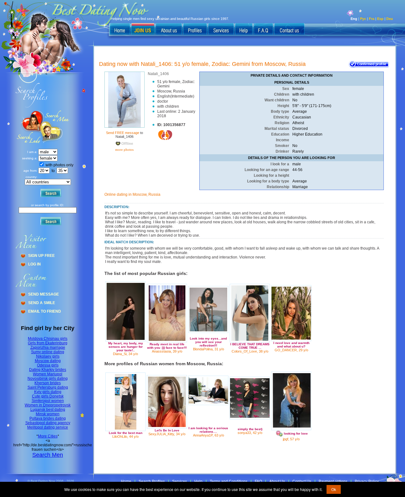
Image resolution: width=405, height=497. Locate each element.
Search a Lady (55, 127)
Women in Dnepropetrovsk (48, 405)
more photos (124, 149)
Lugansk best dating (47, 409)
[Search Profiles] (195, 29)
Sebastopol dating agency (47, 423)
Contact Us (301, 481)
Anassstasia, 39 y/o (167, 351)
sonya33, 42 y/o (250, 433)
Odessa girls (48, 365)
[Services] (221, 29)
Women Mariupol (47, 374)
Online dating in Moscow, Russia (132, 194)
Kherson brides (47, 383)
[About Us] (169, 29)
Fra (371, 19)
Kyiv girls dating (47, 392)
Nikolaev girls (47, 356)
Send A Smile (41, 303)
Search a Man (28, 127)
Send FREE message (122, 133)
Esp (380, 19)
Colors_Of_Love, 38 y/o (250, 351)
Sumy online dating (47, 352)
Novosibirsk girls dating (48, 378)
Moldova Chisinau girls (47, 338)
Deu (389, 19)
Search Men (47, 455)
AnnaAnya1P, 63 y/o (208, 435)
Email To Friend (44, 311)
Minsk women (47, 414)
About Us (277, 481)
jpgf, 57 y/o (291, 439)
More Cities (48, 436)
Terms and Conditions (228, 481)
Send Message (43, 294)
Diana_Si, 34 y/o (125, 354)
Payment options (333, 481)
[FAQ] (263, 29)
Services (179, 481)
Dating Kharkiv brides (47, 369)
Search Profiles (152, 481)
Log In (34, 264)
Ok (333, 489)
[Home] (120, 29)
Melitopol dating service (47, 427)
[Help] (243, 29)
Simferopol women (48, 400)
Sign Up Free (41, 255)
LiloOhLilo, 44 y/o (125, 436)
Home (126, 481)
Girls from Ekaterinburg (47, 343)
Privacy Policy (367, 481)
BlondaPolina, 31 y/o (208, 349)
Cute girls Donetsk (48, 396)
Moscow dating (48, 361)
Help (198, 481)
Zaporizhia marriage (47, 347)
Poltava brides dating (47, 418)
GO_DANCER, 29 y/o (291, 350)
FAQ (258, 481)
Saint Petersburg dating (48, 387)
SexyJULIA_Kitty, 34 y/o (166, 434)
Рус (363, 19)
